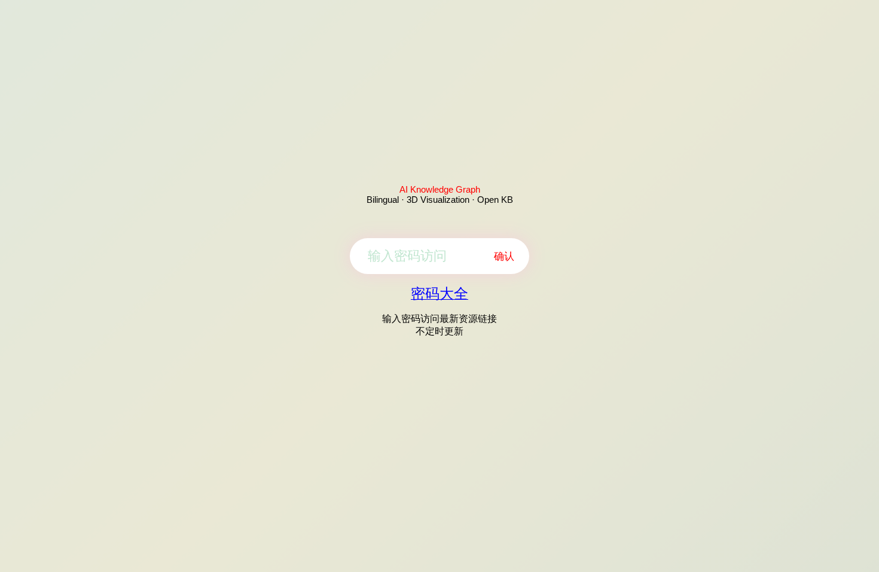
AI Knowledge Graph (439, 189)
